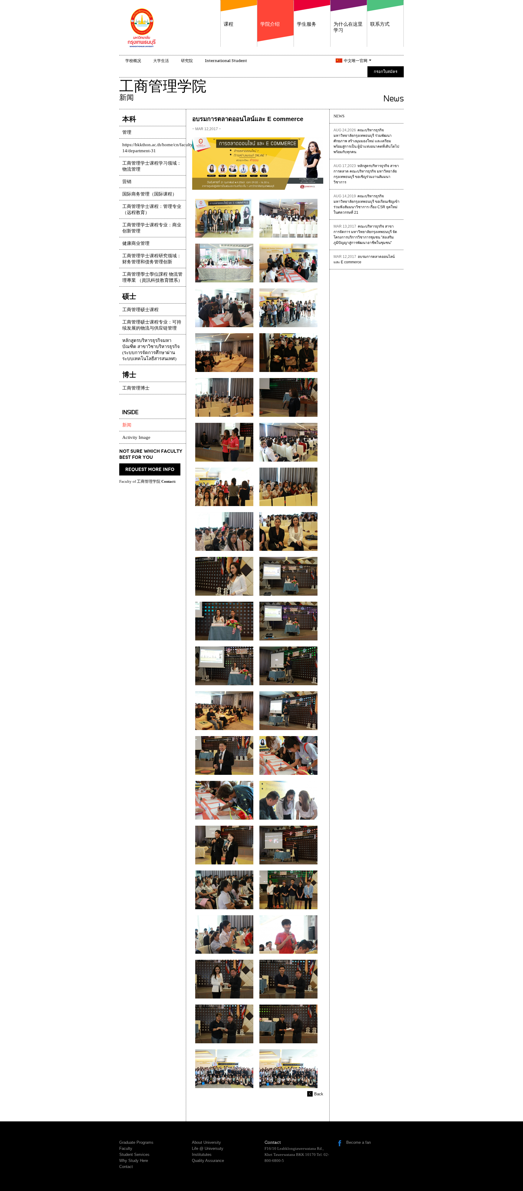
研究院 (187, 60)
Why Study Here (133, 1160)
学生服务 (306, 24)
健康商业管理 (136, 243)
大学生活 (161, 60)
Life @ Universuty (207, 1148)
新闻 (126, 425)
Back (318, 1094)
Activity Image (136, 437)
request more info (149, 469)
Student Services (134, 1154)
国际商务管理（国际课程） (149, 194)
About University (206, 1142)
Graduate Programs (136, 1142)
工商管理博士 (136, 388)
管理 (126, 132)
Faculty (125, 1148)
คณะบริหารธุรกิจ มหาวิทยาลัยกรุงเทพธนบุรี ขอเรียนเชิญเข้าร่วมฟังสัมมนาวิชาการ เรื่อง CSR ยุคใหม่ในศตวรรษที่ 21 (367, 204)
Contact (126, 1166)
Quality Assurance (208, 1160)
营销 (126, 181)
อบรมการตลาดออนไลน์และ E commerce (364, 259)
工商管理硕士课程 (140, 309)
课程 (228, 24)
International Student (226, 60)
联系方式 (380, 24)
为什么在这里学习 (348, 27)
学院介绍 (270, 24)
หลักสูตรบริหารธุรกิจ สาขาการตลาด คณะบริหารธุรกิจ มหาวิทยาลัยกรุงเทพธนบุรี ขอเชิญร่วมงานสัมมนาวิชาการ (366, 174)
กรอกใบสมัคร (385, 71)
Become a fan (358, 1142)
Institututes (202, 1154)
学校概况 (133, 60)
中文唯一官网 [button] (356, 60)
